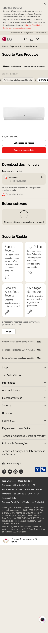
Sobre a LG (8, 420)
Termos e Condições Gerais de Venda (23, 435)
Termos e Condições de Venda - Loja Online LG (23, 502)
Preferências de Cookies (13, 493)
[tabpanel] (24, 149)
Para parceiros (28, 33)
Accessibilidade (9, 498)
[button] (25, 39)
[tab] (12, 66)
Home (5, 46)
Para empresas (15, 33)
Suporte (13, 46)
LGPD (29, 493)
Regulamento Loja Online (16, 428)
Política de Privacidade (12, 489)
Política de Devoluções (15, 443)
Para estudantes (40, 33)
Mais (39, 341)
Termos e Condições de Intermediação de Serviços (23, 452)
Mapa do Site (24, 481)
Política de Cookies (33, 489)
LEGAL (37, 493)
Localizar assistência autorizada (32, 358)
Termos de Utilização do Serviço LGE (18, 485)
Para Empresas (8, 481)
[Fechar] (45, 4)
